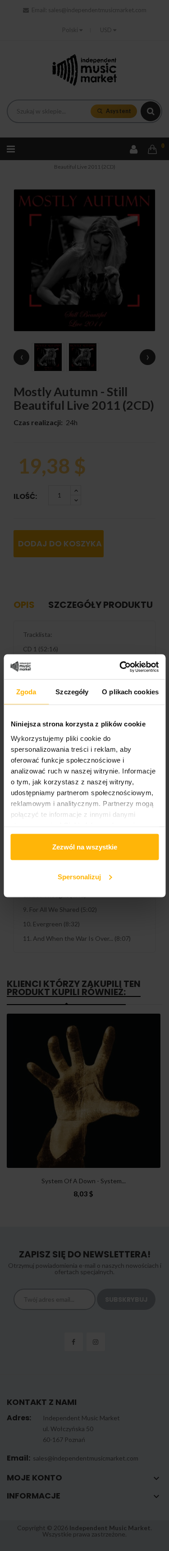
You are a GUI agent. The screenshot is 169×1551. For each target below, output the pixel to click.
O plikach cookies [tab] (130, 692)
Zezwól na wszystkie (84, 847)
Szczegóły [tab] (71, 692)
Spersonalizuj (79, 876)
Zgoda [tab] (26, 692)
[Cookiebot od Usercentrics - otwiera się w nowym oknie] (120, 667)
